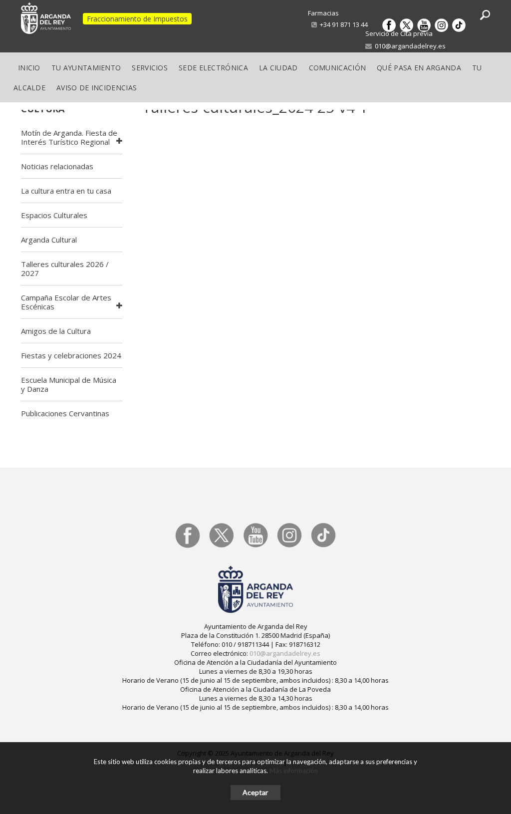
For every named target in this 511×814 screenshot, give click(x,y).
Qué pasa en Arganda (419, 67)
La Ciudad (278, 67)
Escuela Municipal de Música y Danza (68, 384)
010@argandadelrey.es (409, 45)
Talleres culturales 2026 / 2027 (65, 268)
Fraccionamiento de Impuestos (137, 18)
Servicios (150, 67)
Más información (293, 771)
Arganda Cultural (49, 240)
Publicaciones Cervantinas (65, 413)
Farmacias (323, 12)
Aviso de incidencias (96, 87)
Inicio (29, 67)
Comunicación (337, 67)
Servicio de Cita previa (399, 33)
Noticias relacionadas (57, 166)
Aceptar (255, 792)
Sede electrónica (213, 67)
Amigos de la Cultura (56, 331)
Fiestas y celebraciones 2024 (71, 355)
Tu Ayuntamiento (86, 67)
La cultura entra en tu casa (66, 191)
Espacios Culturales (54, 215)
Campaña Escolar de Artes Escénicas (66, 301)
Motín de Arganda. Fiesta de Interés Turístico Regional (69, 137)
